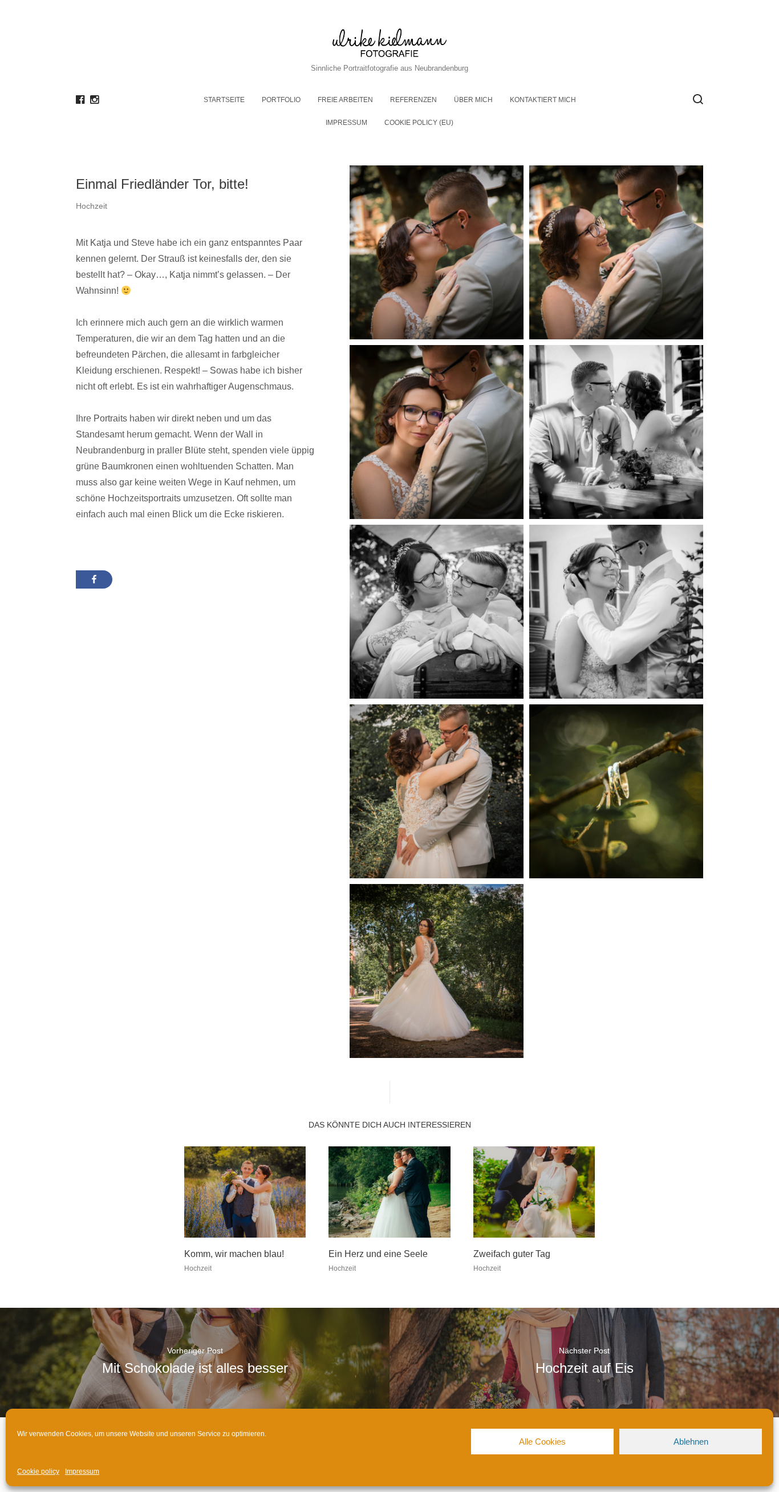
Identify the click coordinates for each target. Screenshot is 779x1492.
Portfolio (281, 100)
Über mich (473, 100)
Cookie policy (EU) (418, 123)
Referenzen (413, 100)
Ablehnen (690, 1441)
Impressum (82, 1471)
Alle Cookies (542, 1441)
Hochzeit (91, 205)
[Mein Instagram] (94, 100)
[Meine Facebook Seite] (80, 100)
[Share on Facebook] (94, 579)
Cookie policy (38, 1471)
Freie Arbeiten (345, 100)
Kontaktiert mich (543, 100)
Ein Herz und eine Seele (378, 1254)
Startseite (224, 100)
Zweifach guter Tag (511, 1254)
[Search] (698, 99)
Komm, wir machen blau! (234, 1254)
